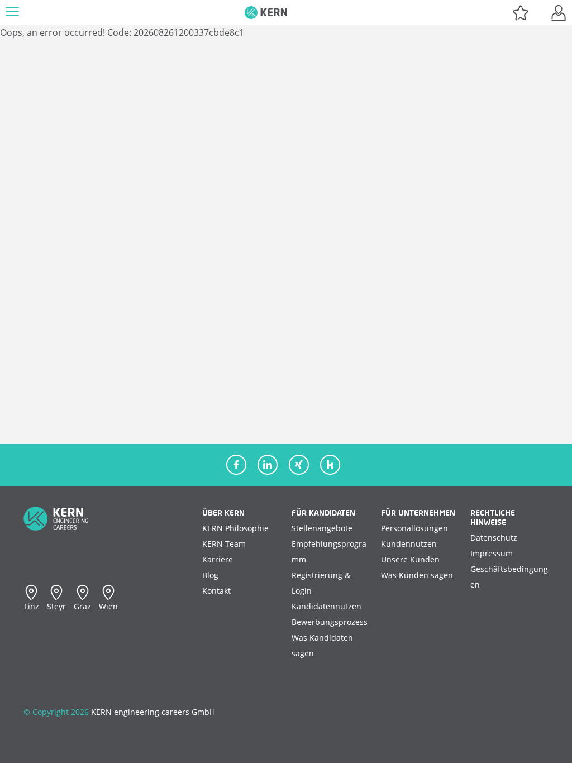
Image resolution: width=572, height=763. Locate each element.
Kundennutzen (409, 543)
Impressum (491, 553)
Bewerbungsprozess (330, 622)
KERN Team (224, 543)
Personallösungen (414, 528)
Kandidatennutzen (326, 606)
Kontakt (216, 590)
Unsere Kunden (410, 559)
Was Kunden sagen (417, 575)
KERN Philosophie (235, 528)
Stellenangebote (322, 528)
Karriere (217, 559)
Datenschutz (493, 537)
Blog (210, 575)
